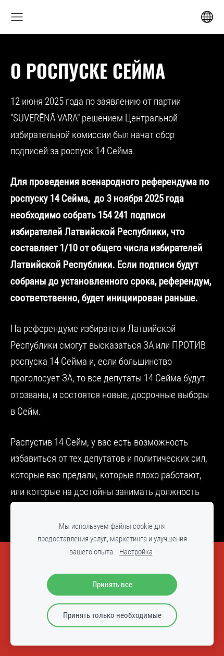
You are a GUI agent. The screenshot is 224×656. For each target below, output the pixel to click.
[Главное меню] (17, 17)
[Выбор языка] (207, 17)
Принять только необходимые (112, 615)
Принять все (112, 584)
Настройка (136, 551)
